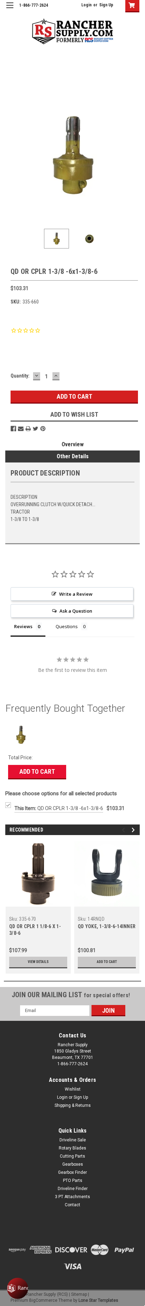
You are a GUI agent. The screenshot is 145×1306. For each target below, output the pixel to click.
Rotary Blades (72, 1148)
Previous (10, 156)
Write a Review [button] (76, 594)
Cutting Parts (72, 1156)
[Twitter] (35, 428)
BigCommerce (43, 1300)
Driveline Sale (72, 1140)
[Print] (28, 428)
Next (134, 156)
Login (86, 4)
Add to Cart (37, 771)
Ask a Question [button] (75, 611)
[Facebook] (13, 428)
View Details (38, 962)
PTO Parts (72, 1180)
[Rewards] (17, 1288)
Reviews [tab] (23, 626)
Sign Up (106, 4)
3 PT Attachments (72, 1196)
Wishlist (73, 1089)
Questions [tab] (67, 626)
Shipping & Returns (73, 1105)
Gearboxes (72, 1164)
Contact (72, 1204)
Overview (73, 444)
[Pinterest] (43, 428)
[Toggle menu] (9, 9)
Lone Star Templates (98, 1300)
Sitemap (79, 1294)
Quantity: (20, 376)
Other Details (73, 456)
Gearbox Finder (72, 1172)
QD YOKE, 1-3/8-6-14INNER (106, 926)
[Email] (21, 428)
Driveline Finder (73, 1188)
